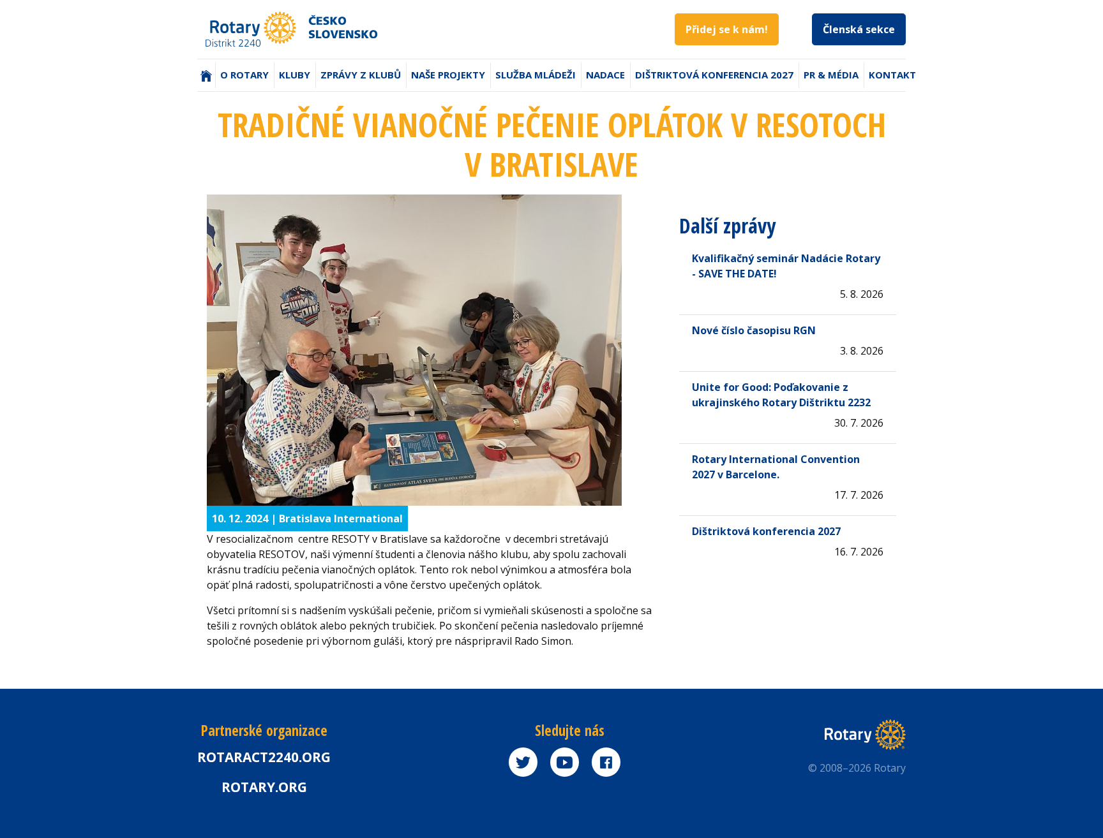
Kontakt (892, 74)
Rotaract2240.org (264, 757)
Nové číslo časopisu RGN (754, 330)
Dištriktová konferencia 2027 (714, 74)
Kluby (294, 74)
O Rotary (244, 74)
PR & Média (831, 74)
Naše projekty (448, 74)
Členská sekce (859, 29)
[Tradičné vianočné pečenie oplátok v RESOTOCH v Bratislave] (430, 350)
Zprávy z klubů (360, 74)
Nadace (605, 74)
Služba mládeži (535, 74)
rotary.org (264, 787)
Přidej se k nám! (727, 29)
